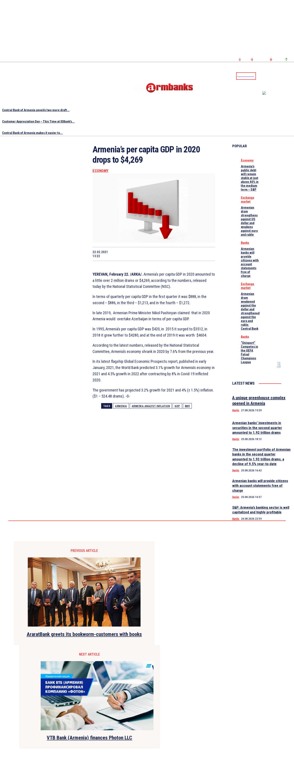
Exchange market (247, 199)
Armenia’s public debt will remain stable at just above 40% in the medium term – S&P (249, 177)
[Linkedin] (291, 75)
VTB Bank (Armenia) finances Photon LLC (89, 738)
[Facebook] (275, 75)
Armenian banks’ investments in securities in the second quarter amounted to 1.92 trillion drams (257, 427)
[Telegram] (280, 75)
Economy (101, 171)
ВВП (187, 406)
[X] (131, 254)
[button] (260, 75)
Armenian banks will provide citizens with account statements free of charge (250, 262)
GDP (177, 406)
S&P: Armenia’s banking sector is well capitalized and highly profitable (260, 509)
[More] (207, 253)
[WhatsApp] (146, 254)
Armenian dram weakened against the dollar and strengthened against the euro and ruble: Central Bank (250, 311)
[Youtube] (286, 75)
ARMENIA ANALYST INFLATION (151, 406)
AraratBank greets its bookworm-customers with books (84, 634)
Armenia (121, 406)
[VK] (177, 254)
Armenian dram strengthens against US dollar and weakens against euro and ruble (249, 221)
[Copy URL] (192, 254)
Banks (245, 243)
